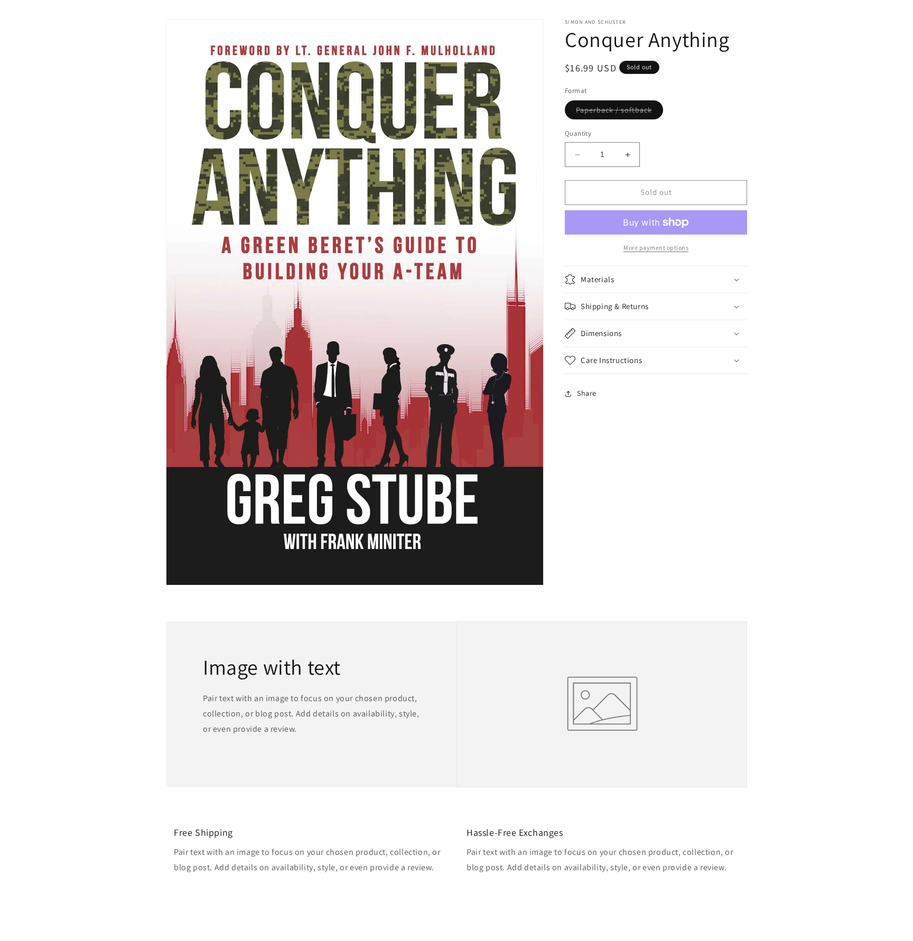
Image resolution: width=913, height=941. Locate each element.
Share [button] (587, 393)
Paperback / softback (619, 112)
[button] (656, 279)
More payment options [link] (655, 247)
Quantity (578, 133)
